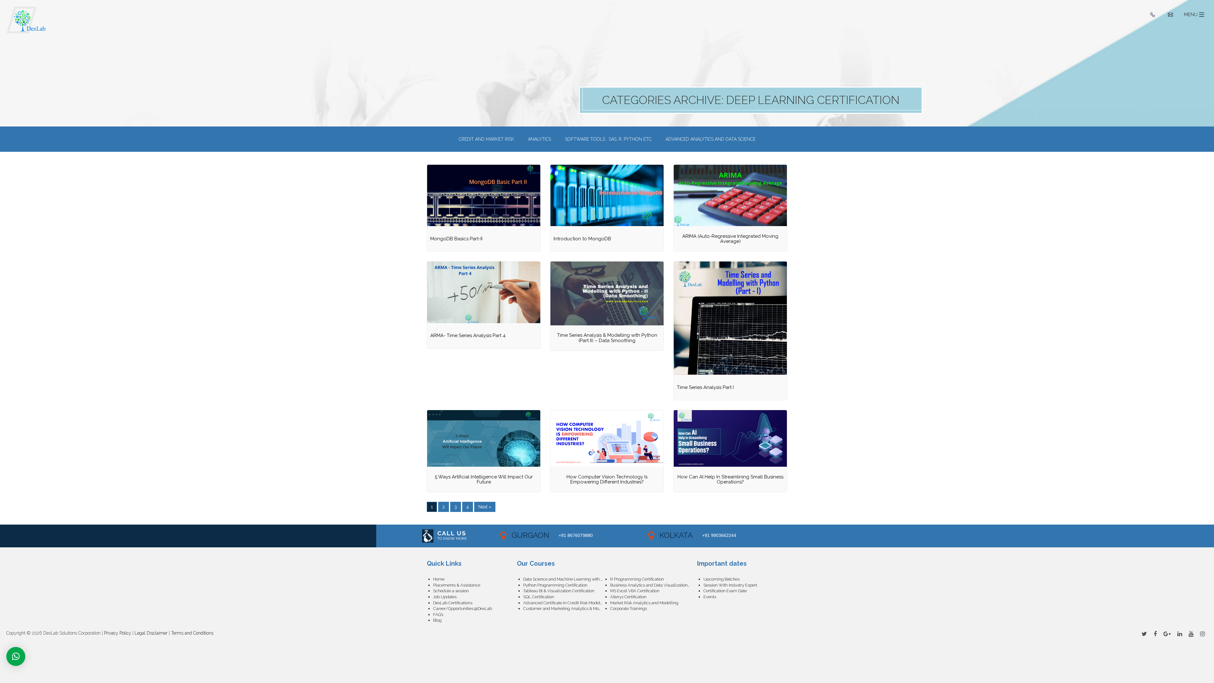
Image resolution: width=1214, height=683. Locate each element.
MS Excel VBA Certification (634, 590)
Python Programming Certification (555, 585)
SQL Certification (538, 596)
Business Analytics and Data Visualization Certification (653, 585)
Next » (484, 506)
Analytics (539, 139)
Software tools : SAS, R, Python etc (608, 139)
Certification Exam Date (725, 590)
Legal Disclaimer (151, 633)
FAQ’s (438, 614)
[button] (15, 656)
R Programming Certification (637, 579)
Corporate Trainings (628, 608)
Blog (437, 620)
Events (709, 596)
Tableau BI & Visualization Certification (558, 590)
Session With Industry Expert (730, 585)
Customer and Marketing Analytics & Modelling (566, 608)
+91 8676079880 (576, 535)
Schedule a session (451, 590)
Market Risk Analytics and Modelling (644, 602)
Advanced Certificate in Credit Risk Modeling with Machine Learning (566, 602)
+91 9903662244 (719, 535)
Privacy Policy (117, 633)
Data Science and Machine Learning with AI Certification (566, 579)
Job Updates (445, 596)
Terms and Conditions (192, 633)
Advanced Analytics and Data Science (710, 139)
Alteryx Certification (628, 596)
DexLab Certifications (452, 602)
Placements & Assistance (456, 585)
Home (439, 579)
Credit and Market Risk (486, 139)
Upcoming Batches (721, 579)
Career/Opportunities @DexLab (462, 608)
